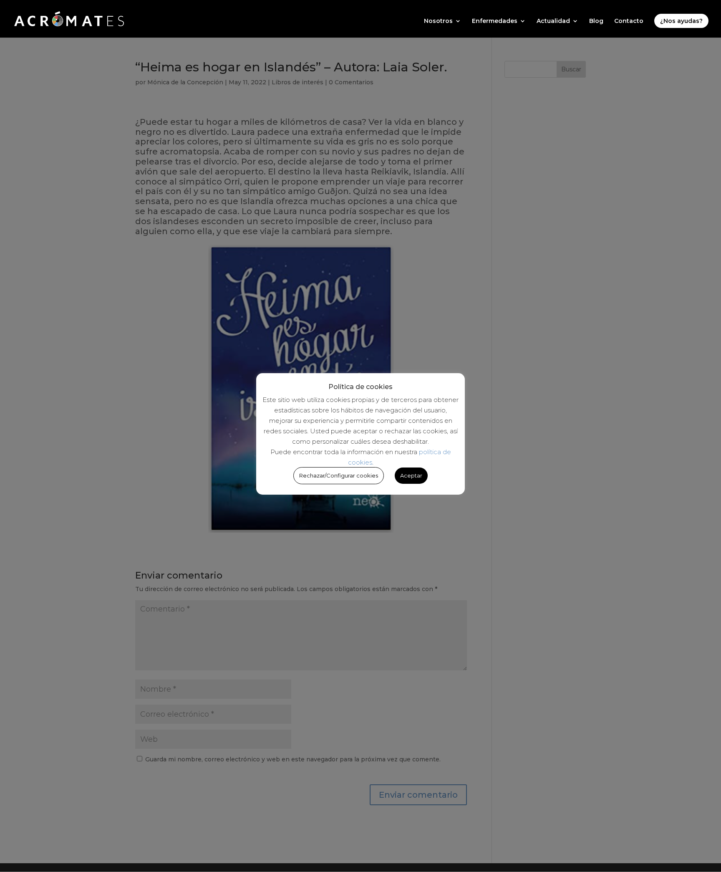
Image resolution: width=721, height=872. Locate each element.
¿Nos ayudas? (681, 21)
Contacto (628, 21)
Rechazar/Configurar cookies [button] (338, 475)
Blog (596, 21)
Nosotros (438, 21)
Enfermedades (494, 21)
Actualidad (553, 21)
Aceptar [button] (411, 475)
